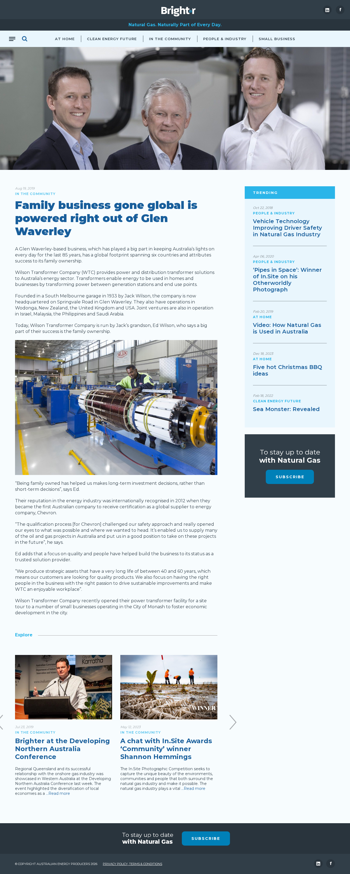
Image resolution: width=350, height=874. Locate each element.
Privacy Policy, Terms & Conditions (132, 864)
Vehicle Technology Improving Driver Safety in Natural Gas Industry (287, 228)
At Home (65, 39)
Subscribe (290, 476)
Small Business (277, 39)
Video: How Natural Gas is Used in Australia (287, 328)
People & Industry (224, 39)
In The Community (170, 39)
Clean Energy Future (112, 39)
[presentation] (233, 722)
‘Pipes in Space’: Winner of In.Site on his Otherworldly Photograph (287, 280)
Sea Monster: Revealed (286, 409)
